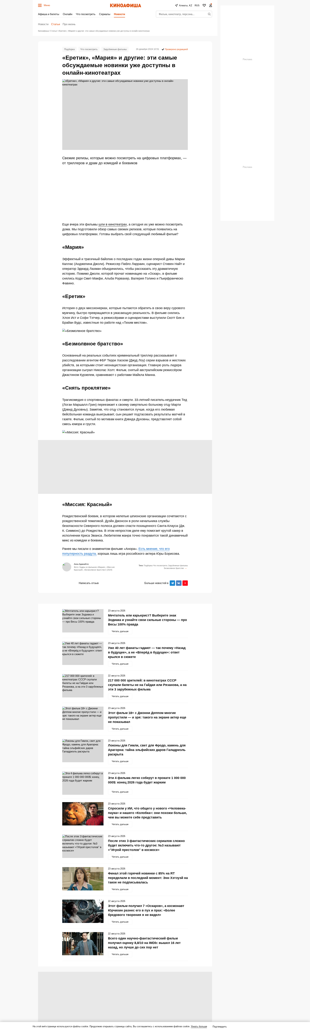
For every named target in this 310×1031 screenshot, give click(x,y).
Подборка (69, 49)
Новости (119, 14)
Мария (186, 568)
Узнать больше (199, 1026)
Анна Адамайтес (81, 564)
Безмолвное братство (174, 568)
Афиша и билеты (48, 14)
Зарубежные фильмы (115, 49)
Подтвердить (220, 1026)
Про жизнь (69, 24)
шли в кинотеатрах (112, 224)
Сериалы (104, 14)
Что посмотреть (85, 14)
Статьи (55, 24)
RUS (197, 5)
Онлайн (67, 14)
